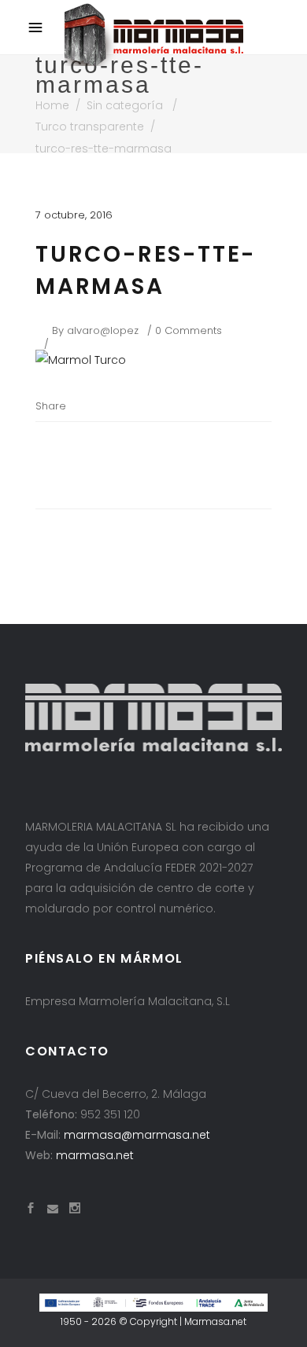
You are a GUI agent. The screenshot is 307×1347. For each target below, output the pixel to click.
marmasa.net (95, 1155)
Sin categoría (125, 105)
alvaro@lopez (103, 330)
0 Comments (188, 330)
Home (52, 105)
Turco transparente (89, 126)
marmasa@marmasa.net (137, 1135)
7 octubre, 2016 (74, 214)
